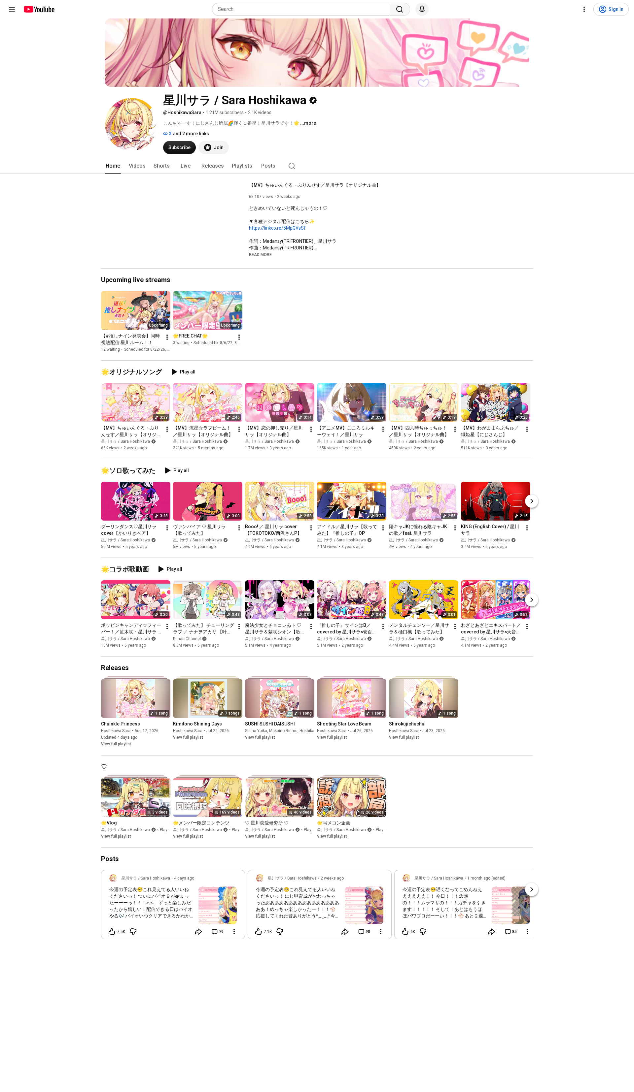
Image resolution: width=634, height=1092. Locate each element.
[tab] (113, 166)
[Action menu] (234, 931)
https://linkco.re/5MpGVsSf (277, 228)
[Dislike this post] (133, 931)
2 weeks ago (332, 878)
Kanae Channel (187, 638)
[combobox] (303, 9)
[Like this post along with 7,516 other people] (112, 931)
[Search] (399, 9)
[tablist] (317, 166)
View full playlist (116, 744)
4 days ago (184, 878)
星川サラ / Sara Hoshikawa (125, 441)
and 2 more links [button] (191, 133)
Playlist (166, 829)
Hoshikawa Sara (115, 731)
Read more (260, 254)
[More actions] (167, 337)
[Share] (198, 931)
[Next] (531, 501)
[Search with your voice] (422, 9)
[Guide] (12, 9)
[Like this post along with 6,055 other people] (405, 931)
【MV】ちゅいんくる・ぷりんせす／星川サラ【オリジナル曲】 (315, 185)
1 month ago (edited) (486, 878)
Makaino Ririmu (283, 731)
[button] (260, 254)
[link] (173, 906)
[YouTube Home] (38, 9)
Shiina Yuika (256, 731)
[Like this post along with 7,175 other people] (258, 931)
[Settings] (584, 9)
